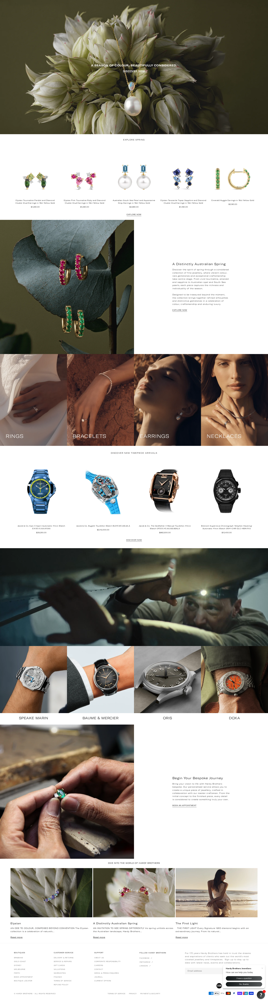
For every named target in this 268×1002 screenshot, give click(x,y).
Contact (98, 969)
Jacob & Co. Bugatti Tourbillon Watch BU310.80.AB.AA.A (103, 526)
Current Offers (102, 981)
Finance (58, 977)
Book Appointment (23, 977)
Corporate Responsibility (107, 961)
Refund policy (61, 985)
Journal (98, 977)
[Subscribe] (236, 971)
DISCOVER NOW (134, 540)
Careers (98, 965)
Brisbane (18, 958)
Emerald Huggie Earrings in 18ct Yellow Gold (232, 200)
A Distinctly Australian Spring (115, 923)
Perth (17, 973)
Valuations (59, 969)
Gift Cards (59, 965)
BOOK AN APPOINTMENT (184, 805)
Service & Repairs (63, 961)
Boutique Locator (23, 981)
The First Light (187, 923)
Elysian (15, 923)
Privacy (133, 994)
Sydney (17, 965)
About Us (99, 958)
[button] (251, 905)
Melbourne (19, 969)
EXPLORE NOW (179, 310)
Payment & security (150, 994)
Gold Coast (20, 961)
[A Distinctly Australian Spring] (134, 892)
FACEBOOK (144, 958)
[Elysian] (51, 892)
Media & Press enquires (106, 973)
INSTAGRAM (145, 962)
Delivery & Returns (64, 958)
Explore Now (134, 215)
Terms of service (63, 981)
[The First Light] (217, 892)
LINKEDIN (144, 966)
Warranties (60, 973)
